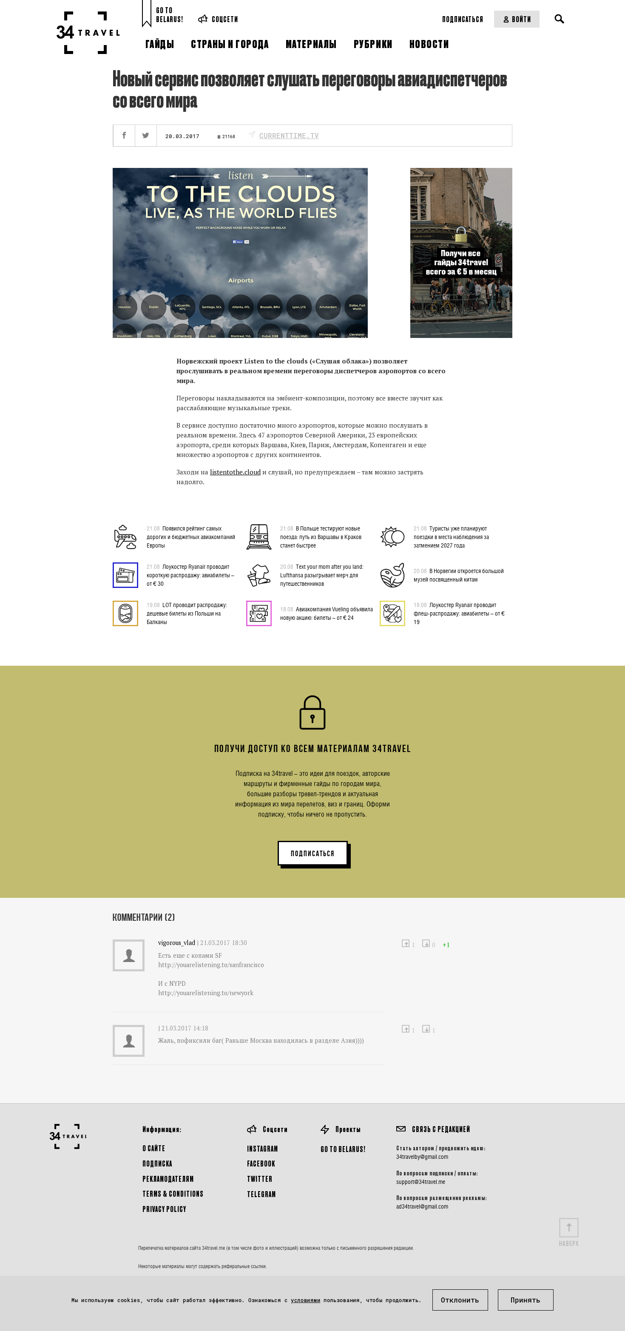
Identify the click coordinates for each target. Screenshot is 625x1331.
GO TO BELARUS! (343, 1149)
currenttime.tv (289, 135)
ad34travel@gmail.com (422, 1206)
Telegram (261, 1194)
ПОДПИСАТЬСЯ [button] (313, 853)
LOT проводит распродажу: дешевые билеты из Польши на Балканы (187, 613)
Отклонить (460, 1299)
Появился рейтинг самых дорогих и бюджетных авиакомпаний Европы (191, 537)
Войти (521, 19)
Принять (525, 1299)
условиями (305, 1300)
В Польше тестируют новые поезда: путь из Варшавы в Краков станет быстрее (320, 537)
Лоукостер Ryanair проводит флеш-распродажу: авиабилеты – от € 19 (459, 613)
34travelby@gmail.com (422, 1156)
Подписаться (462, 19)
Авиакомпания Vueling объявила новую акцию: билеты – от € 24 (326, 613)
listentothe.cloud (235, 472)
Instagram (262, 1148)
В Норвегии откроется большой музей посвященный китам (459, 575)
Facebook (261, 1163)
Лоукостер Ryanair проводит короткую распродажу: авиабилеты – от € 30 (190, 575)
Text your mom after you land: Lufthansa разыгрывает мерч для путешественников (322, 575)
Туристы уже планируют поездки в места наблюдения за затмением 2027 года (451, 537)
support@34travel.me (420, 1181)
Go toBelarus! (169, 14)
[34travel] (88, 32)
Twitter (260, 1178)
